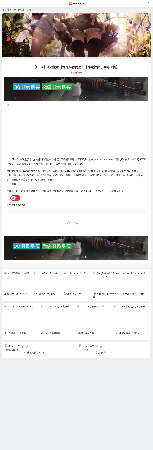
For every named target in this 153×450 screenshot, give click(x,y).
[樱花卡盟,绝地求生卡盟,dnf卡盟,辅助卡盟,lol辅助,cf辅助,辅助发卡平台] (76, 3)
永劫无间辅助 (18, 10)
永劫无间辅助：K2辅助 (104, 293)
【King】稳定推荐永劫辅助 (126, 333)
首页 (7, 10)
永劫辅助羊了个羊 (43, 293)
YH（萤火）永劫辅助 (14, 293)
